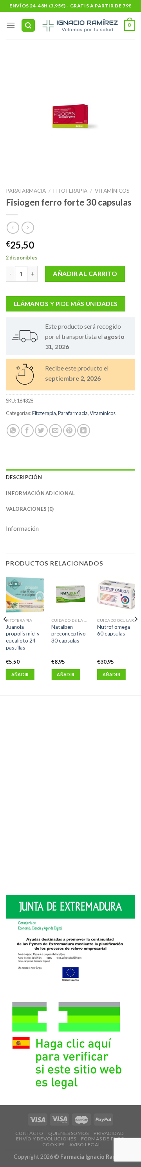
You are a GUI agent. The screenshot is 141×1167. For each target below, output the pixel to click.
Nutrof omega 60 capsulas (113, 630)
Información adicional (40, 493)
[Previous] (5, 634)
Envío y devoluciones (46, 1139)
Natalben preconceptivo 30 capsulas (68, 634)
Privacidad (109, 1133)
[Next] (135, 634)
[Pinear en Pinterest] (69, 430)
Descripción (24, 477)
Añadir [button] (20, 674)
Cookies (53, 1144)
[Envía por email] (55, 430)
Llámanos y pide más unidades (66, 303)
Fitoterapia (70, 191)
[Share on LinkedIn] (83, 430)
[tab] (70, 477)
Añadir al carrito (85, 273)
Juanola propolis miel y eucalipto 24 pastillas (23, 637)
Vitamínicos (112, 191)
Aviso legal (85, 1144)
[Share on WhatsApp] (13, 430)
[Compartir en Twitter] (41, 430)
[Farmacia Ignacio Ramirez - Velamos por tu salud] (79, 25)
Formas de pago (103, 1139)
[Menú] (10, 25)
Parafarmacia (26, 191)
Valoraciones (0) (30, 509)
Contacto (29, 1133)
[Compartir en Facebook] (27, 430)
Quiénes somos (68, 1133)
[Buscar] (28, 25)
